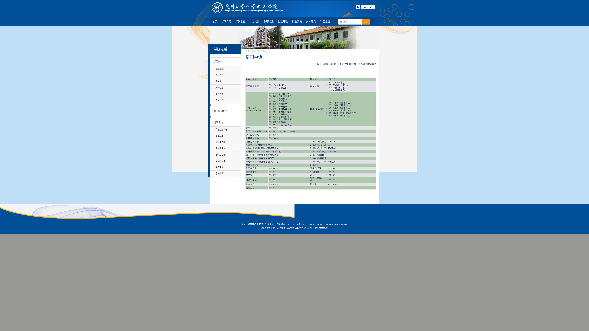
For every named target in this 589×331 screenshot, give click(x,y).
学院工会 (219, 167)
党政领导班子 (221, 129)
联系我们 (219, 100)
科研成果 (269, 21)
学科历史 (219, 94)
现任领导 (219, 75)
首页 (214, 21)
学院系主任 (220, 148)
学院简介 (218, 61)
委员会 (218, 81)
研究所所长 (220, 155)
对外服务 (311, 21)
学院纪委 (219, 136)
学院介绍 (226, 21)
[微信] (358, 7)
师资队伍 (240, 21)
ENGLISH (367, 7)
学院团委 (219, 173)
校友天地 (297, 21)
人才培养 (255, 21)
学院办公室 (220, 161)
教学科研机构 (220, 111)
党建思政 (283, 21)
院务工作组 (220, 142)
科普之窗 (325, 21)
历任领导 (219, 87)
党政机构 (218, 122)
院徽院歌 (219, 69)
